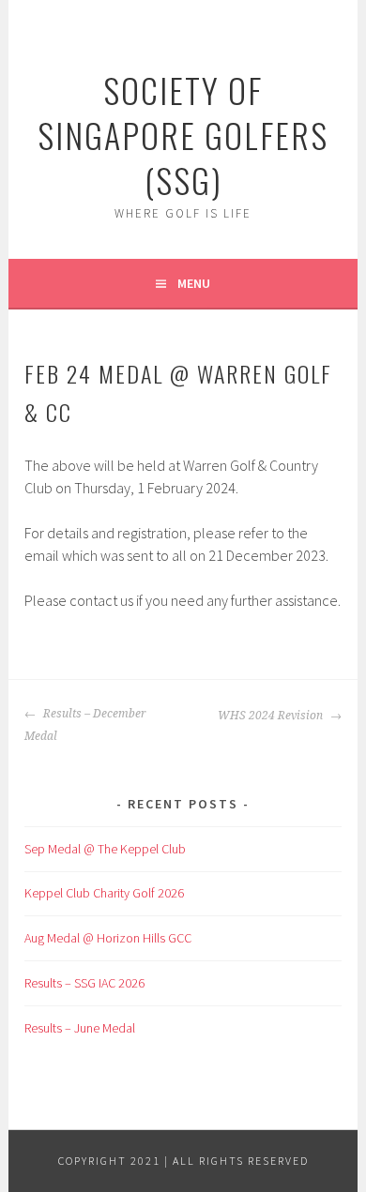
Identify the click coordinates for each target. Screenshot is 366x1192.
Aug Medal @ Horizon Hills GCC (107, 937)
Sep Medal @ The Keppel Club (105, 848)
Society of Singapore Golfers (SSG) (183, 134)
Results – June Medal (79, 1027)
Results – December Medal (85, 725)
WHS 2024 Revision (272, 715)
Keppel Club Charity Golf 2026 (104, 892)
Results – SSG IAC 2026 (84, 982)
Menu (193, 283)
